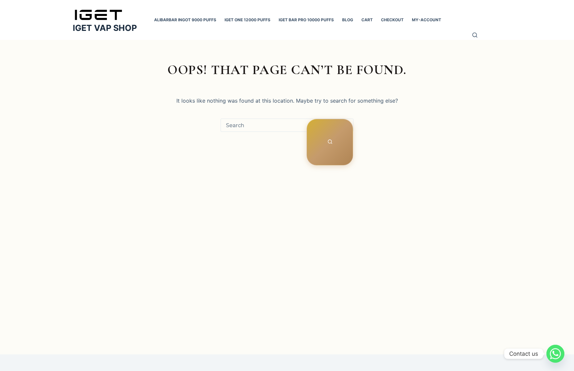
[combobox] (264, 125)
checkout (392, 19)
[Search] (475, 36)
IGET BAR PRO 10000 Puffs (306, 19)
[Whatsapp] (555, 354)
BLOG (347, 19)
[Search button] (330, 142)
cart (367, 19)
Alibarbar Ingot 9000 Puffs (185, 19)
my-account (426, 19)
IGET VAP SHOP (105, 28)
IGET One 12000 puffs (247, 19)
